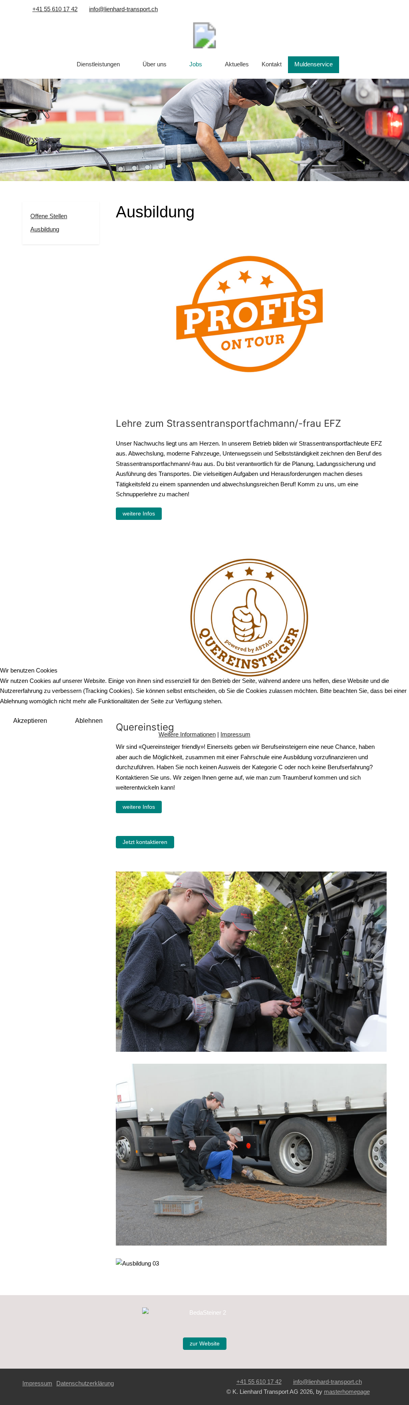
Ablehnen (89, 720)
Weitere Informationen (187, 734)
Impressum (235, 734)
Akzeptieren (30, 720)
